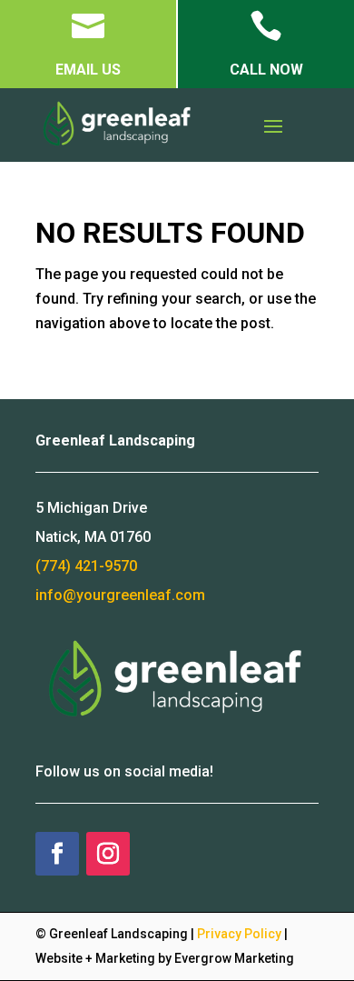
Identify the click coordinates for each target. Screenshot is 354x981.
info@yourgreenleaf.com (120, 595)
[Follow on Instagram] (108, 854)
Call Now (266, 69)
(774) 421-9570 (86, 566)
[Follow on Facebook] (57, 854)
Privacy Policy (239, 933)
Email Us (88, 69)
